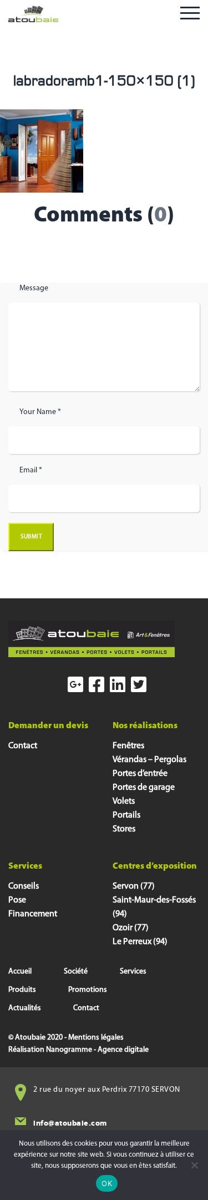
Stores (124, 829)
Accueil (20, 971)
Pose (17, 900)
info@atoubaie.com (70, 1123)
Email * (30, 470)
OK (107, 1183)
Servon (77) (134, 886)
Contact (22, 746)
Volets (124, 801)
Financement (32, 914)
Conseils (23, 886)
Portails (126, 815)
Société (76, 971)
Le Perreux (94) (140, 941)
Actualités (24, 1008)
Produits (22, 990)
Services (133, 971)
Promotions (87, 990)
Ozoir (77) (131, 928)
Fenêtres (128, 746)
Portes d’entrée (140, 773)
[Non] (194, 1165)
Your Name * (40, 412)
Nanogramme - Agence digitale (97, 1050)
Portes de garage (144, 787)
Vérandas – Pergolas (149, 759)
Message (33, 288)
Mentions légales (96, 1037)
